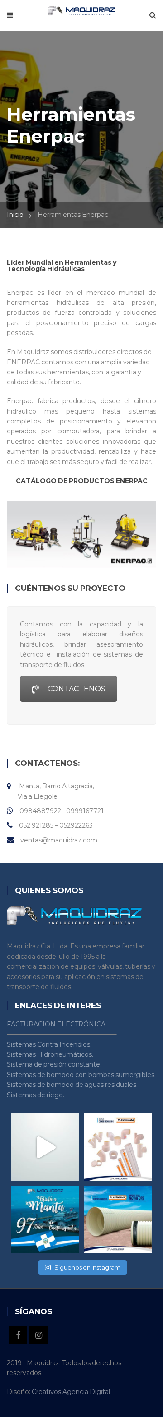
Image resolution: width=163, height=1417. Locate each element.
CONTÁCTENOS (76, 689)
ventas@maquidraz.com (58, 840)
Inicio (15, 215)
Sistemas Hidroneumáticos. (50, 1054)
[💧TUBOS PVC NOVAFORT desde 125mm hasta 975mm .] (118, 1219)
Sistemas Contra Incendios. (49, 1044)
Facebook (18, 1335)
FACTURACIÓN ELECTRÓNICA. (57, 1024)
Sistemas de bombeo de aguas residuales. (72, 1085)
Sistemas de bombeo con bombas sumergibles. (81, 1075)
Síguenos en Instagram (87, 1267)
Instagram (38, 1335)
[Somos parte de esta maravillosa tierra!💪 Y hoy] (45, 1219)
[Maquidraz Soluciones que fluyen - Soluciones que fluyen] (81, 10)
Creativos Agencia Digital (71, 1392)
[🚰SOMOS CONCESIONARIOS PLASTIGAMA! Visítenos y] (118, 1147)
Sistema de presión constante (53, 1064)
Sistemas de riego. (35, 1095)
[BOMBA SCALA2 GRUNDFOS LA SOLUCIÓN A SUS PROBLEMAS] (45, 1147)
